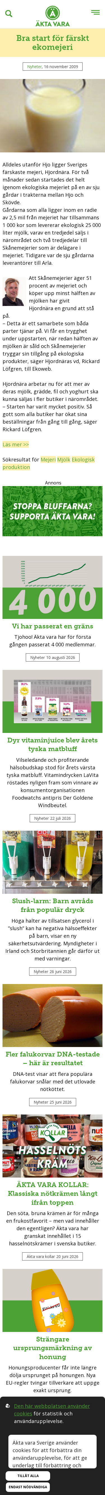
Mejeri (48, 459)
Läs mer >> (16, 444)
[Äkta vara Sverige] (53, 17)
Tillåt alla (28, 1475)
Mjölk (63, 459)
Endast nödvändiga (28, 1487)
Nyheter (34, 66)
